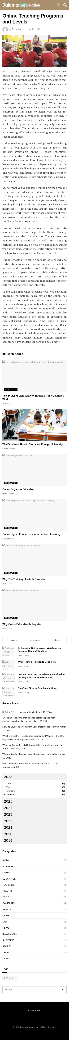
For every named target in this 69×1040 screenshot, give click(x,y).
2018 (8, 840)
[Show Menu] (58, 5)
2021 (8, 827)
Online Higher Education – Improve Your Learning (31, 534)
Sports (6, 946)
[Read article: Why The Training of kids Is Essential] (34, 560)
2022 (8, 821)
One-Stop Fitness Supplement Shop (37, 688)
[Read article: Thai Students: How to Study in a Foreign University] (34, 425)
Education (11, 389)
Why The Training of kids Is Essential (23, 579)
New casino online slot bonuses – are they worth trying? (30, 763)
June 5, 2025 (7, 404)
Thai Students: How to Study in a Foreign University (32, 444)
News (5, 927)
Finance (7, 891)
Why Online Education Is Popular (21, 624)
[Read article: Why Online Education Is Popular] (34, 605)
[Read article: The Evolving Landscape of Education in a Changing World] (34, 376)
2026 (8, 776)
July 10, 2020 (34, 29)
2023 (8, 814)
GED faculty (10, 978)
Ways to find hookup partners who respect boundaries (29, 754)
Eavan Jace (16, 29)
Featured (8, 884)
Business (7, 866)
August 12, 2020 (9, 539)
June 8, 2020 (7, 584)
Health (6, 909)
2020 (8, 834)
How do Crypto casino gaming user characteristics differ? (31, 726)
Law (4, 921)
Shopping (8, 940)
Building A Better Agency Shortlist (19, 712)
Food (5, 897)
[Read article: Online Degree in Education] (34, 470)
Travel (6, 958)
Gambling (8, 903)
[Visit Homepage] (21, 5)
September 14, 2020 (10, 494)
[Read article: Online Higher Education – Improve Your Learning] (34, 515)
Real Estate (9, 933)
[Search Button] (65, 5)
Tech (5, 952)
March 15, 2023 (8, 449)
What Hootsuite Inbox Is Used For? (37, 661)
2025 (8, 801)
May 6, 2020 (7, 629)
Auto (5, 860)
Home (5, 915)
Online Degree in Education (18, 489)
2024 (8, 807)
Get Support (34, 1010)
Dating (6, 872)
